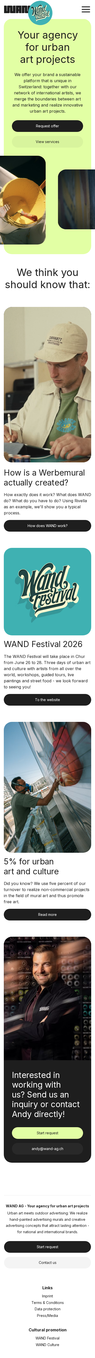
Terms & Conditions (47, 1302)
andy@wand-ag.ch (47, 1148)
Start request (47, 1133)
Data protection (48, 1309)
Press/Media (47, 1315)
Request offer (47, 126)
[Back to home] (20, 9)
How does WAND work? (48, 526)
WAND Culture (47, 1345)
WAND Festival (47, 1338)
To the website (47, 700)
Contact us (47, 1262)
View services (47, 142)
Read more (47, 914)
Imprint (47, 1296)
